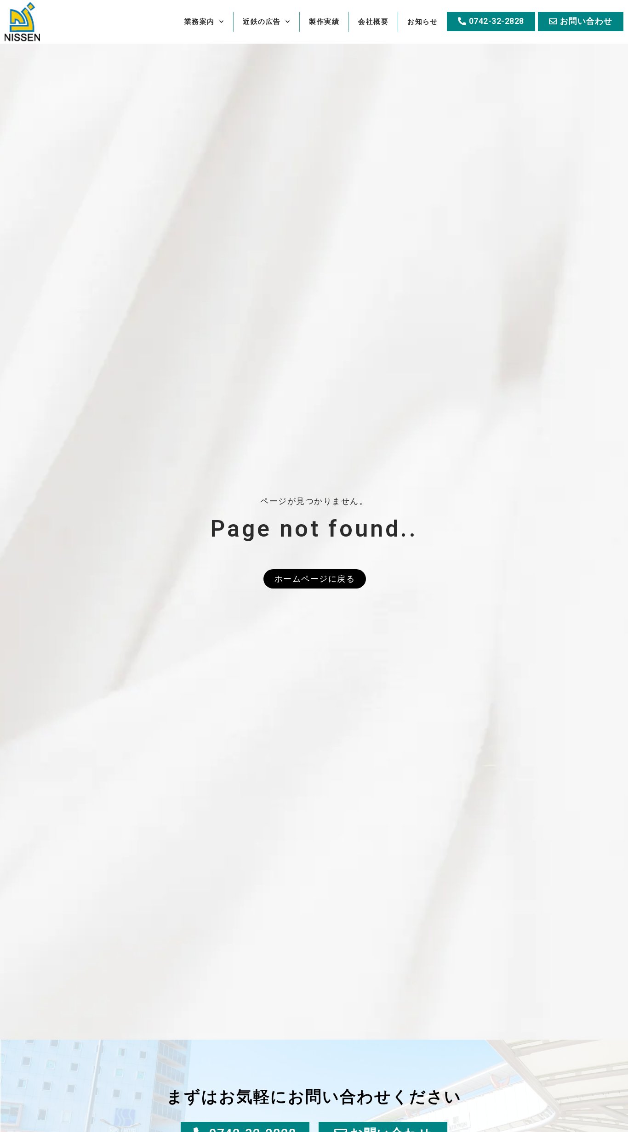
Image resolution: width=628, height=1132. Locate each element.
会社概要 (373, 21)
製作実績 (324, 21)
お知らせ (422, 21)
